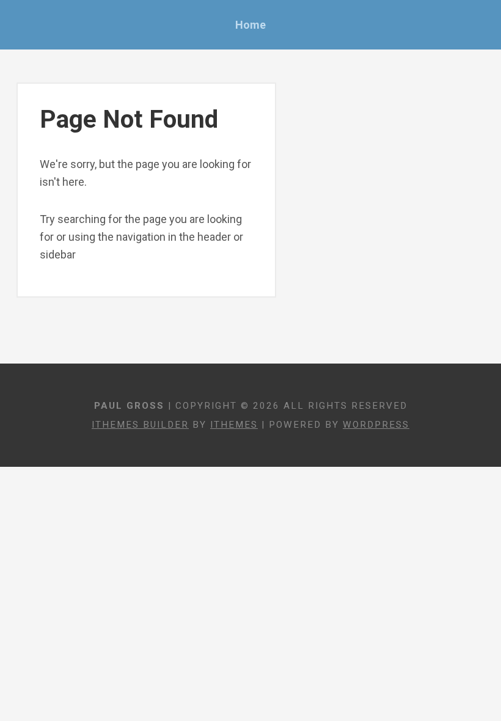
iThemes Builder (140, 424)
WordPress (376, 424)
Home (250, 25)
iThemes (234, 424)
